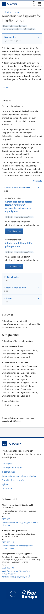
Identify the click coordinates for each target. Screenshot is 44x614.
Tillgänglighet (8, 471)
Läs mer (5, 87)
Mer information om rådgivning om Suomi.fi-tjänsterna (20, 523)
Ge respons (7, 488)
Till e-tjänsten (15, 231)
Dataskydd (7, 463)
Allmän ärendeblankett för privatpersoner (18, 244)
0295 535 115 (8, 542)
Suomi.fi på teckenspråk (13, 480)
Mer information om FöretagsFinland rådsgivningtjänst (17, 572)
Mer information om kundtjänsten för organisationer (17, 547)
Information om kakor (12, 467)
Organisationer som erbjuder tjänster (19, 476)
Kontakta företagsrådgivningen (18, 577)
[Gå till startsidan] (11, 4)
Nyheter (5, 484)
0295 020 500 (8, 567)
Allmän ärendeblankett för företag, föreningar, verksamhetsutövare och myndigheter (18, 206)
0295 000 (6, 519)
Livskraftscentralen (10, 12)
